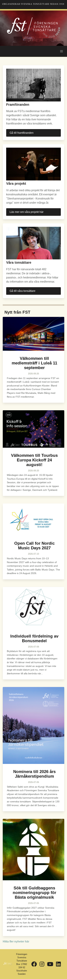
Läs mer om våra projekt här (26, 211)
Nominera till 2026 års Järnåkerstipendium (34, 773)
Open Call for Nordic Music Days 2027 (34, 545)
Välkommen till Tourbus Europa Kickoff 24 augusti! (34, 460)
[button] (61, 51)
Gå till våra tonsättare (22, 290)
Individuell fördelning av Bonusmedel (34, 638)
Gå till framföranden (22, 132)
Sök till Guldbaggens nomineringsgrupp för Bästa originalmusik (34, 893)
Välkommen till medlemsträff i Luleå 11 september (34, 363)
